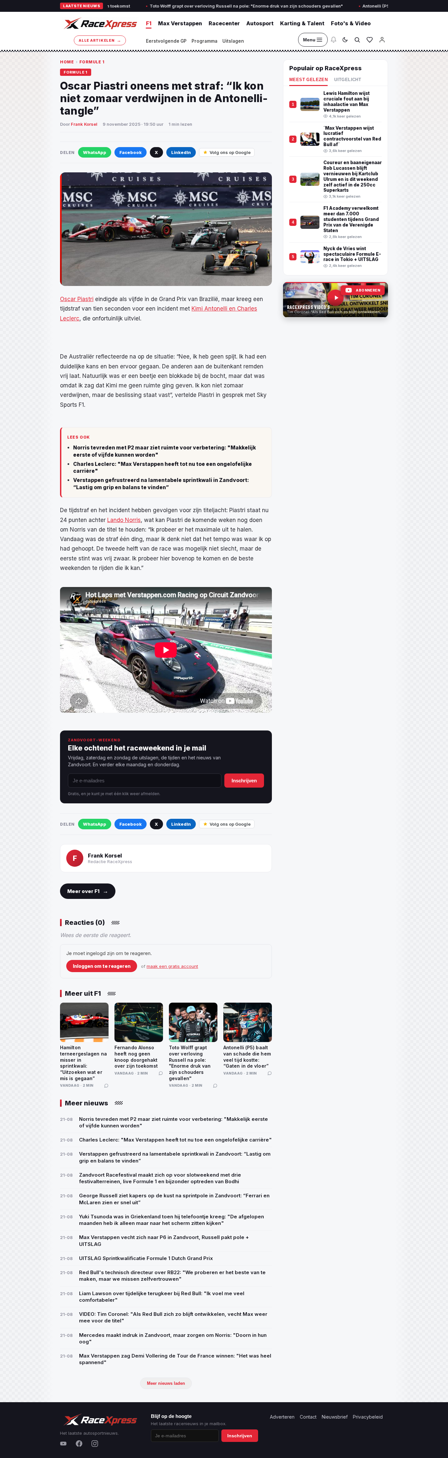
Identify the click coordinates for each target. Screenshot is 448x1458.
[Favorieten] (370, 40)
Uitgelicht (347, 79)
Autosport (260, 23)
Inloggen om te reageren (102, 966)
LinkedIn (181, 152)
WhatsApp (94, 152)
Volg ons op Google (230, 152)
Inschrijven (244, 780)
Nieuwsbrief (335, 1417)
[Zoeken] (357, 40)
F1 (149, 23)
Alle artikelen (100, 40)
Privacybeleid (368, 1417)
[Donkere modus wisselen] (345, 40)
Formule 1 (92, 61)
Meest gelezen (308, 79)
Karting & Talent (302, 23)
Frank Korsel (84, 124)
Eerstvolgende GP (166, 41)
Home (67, 61)
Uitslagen (233, 41)
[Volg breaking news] (333, 40)
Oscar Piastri (76, 299)
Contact (308, 1417)
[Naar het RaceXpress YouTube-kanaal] (335, 299)
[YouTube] (63, 1443)
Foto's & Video (351, 23)
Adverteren (282, 1417)
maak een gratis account (172, 966)
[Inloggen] (382, 40)
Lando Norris (124, 520)
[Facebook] (79, 1443)
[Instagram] (95, 1443)
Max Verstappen (180, 23)
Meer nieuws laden (166, 1383)
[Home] (99, 23)
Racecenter (224, 23)
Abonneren (368, 290)
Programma (204, 41)
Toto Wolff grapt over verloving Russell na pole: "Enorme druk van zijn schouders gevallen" (198, 6)
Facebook (130, 152)
